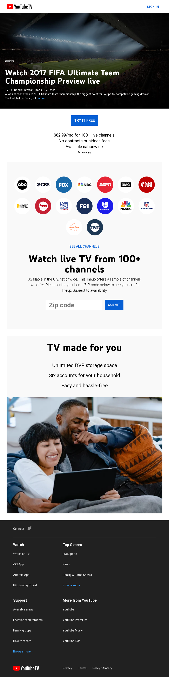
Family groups (22, 630)
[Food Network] (43, 206)
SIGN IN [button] (153, 6)
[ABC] (22, 185)
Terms (82, 668)
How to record (22, 641)
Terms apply (84, 152)
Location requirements (28, 620)
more (41, 98)
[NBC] (84, 185)
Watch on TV (21, 553)
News (66, 564)
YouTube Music (73, 630)
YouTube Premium (75, 620)
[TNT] (94, 227)
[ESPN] (9, 61)
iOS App (18, 564)
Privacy (67, 668)
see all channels (84, 246)
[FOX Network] (63, 185)
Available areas (23, 609)
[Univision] (105, 206)
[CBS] (43, 185)
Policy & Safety (102, 668)
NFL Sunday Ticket (25, 585)
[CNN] (146, 185)
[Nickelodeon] (74, 227)
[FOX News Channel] (63, 206)
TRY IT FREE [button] (84, 120)
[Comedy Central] (22, 206)
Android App (21, 574)
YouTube (68, 609)
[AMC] (126, 185)
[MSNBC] (126, 206)
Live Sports (70, 553)
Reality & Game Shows (77, 574)
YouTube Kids (71, 641)
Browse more (71, 585)
